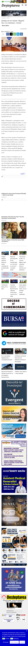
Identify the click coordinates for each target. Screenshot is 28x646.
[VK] (21, 34)
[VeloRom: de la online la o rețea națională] (21, 367)
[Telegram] (18, 34)
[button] (3, 638)
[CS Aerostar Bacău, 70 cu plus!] (5, 281)
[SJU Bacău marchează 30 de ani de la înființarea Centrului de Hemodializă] (21, 351)
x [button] (26, 630)
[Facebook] (7, 34)
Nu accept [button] (5, 642)
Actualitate (3, 16)
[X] (11, 34)
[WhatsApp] (14, 34)
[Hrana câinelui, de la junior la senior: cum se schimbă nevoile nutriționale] (23, 281)
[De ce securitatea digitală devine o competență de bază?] (7, 351)
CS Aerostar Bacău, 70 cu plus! (4, 286)
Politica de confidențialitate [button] (18, 636)
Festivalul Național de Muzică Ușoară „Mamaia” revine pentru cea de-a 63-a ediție (14, 290)
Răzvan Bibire (5, 25)
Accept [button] (22, 642)
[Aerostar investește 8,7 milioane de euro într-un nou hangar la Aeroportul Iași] (7, 367)
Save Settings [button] (14, 642)
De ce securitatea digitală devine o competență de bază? (6, 357)
